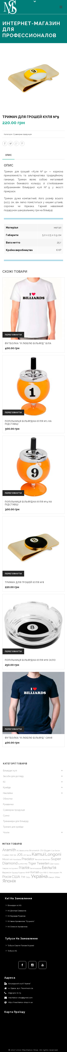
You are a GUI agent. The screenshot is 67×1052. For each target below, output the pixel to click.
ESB (11, 855)
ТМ (23, 877)
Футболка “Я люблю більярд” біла (28, 343)
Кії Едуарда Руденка (16, 916)
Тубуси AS (12, 951)
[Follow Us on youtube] (42, 965)
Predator (28, 859)
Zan (52, 863)
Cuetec (5, 855)
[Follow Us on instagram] (32, 965)
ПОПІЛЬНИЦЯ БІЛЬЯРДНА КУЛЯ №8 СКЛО (30, 660)
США (16, 876)
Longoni (53, 854)
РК (61, 873)
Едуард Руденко (18, 873)
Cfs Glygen (45, 850)
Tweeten (43, 863)
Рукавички (8, 804)
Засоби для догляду (13, 776)
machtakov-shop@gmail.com (20, 998)
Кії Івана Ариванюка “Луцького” (21, 921)
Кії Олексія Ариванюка (17, 927)
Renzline (38, 859)
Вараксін (6, 872)
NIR (11, 859)
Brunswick (34, 850)
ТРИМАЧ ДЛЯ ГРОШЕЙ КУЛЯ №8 (24, 582)
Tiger (32, 863)
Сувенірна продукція (22, 134)
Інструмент (13, 868)
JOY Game (27, 855)
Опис (8, 155)
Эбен (57, 877)
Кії (4, 782)
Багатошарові (35, 868)
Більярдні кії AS (14, 905)
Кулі (41, 873)
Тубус (28, 877)
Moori (5, 859)
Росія (6, 877)
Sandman (46, 859)
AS (18, 851)
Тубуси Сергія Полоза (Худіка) (21, 945)
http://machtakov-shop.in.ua (20, 1002)
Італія (24, 867)
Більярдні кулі (10, 770)
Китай (34, 872)
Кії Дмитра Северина (17, 911)
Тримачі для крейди (13, 827)
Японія (9, 881)
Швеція (51, 877)
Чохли (6, 832)
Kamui (38, 854)
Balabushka (24, 851)
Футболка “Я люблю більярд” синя (28, 738)
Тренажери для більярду (16, 821)
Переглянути (13, 335)
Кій (44, 872)
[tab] (8, 155)
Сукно (6, 815)
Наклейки (8, 793)
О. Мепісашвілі (53, 873)
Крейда (7, 787)
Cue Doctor (55, 851)
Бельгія (49, 867)
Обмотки (7, 798)
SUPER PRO (22, 864)
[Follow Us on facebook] (22, 965)
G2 (14, 855)
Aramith (9, 850)
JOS (20, 854)
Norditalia (17, 859)
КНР (28, 872)
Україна (39, 876)
